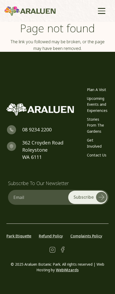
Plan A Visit (96, 89)
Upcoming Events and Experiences (97, 104)
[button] (101, 11)
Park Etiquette (18, 235)
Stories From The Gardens (95, 125)
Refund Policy (51, 235)
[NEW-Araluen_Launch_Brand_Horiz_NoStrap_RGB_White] (40, 109)
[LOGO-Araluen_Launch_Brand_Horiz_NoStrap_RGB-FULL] (30, 11)
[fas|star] (52, 249)
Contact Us (96, 155)
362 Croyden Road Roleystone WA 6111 (42, 149)
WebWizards (67, 269)
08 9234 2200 (37, 129)
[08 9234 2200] (14, 129)
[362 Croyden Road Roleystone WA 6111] (14, 146)
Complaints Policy (86, 235)
